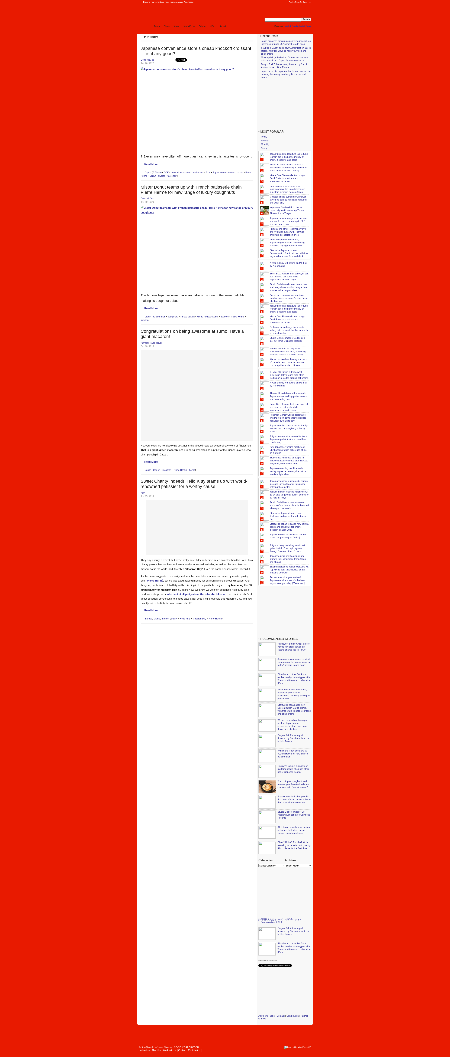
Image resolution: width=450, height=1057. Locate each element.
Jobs (308, 26)
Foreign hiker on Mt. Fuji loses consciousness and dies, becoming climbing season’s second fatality (288, 351)
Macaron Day (199, 618)
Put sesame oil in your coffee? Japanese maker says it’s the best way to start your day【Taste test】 (288, 580)
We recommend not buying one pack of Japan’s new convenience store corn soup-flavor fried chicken (288, 362)
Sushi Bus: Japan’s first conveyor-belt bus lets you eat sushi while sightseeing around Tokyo (289, 276)
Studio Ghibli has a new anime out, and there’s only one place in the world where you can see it (289, 505)
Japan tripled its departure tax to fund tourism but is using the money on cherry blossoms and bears (286, 74)
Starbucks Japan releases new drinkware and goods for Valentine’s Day (288, 516)
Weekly (265, 140)
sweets (161, 176)
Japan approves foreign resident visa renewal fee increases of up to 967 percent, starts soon (286, 42)
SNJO (153, 176)
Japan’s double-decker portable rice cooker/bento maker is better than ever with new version (294, 799)
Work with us (169, 1050)
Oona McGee (147, 59)
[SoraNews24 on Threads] (276, 2)
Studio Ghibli (298, 26)
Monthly (265, 144)
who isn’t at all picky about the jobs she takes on (196, 594)
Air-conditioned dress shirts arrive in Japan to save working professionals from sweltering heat (288, 396)
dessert (156, 470)
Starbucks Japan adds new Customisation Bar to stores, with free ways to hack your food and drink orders (286, 51)
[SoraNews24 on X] (279, 2)
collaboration (159, 316)
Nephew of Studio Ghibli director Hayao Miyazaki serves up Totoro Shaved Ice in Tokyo (287, 210)
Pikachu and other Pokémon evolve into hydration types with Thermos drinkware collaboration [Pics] (288, 232)
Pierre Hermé (237, 316)
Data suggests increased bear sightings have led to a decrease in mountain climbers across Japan (287, 189)
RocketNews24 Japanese (300, 2)
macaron (166, 470)
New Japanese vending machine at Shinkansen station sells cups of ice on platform (288, 450)
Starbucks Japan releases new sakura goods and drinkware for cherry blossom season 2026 (289, 527)
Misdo (200, 316)
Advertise (145, 1050)
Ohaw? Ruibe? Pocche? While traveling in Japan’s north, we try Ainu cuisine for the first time (294, 845)
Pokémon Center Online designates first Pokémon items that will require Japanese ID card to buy (288, 417)
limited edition (188, 316)
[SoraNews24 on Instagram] (272, 2)
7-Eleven (157, 172)
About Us (263, 1016)
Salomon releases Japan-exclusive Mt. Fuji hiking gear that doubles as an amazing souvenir (289, 569)
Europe (148, 618)
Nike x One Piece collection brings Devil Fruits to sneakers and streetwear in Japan (287, 178)
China (167, 26)
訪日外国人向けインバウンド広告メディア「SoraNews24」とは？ (280, 921)
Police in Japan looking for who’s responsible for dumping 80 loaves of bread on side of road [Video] (288, 167)
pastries (225, 316)
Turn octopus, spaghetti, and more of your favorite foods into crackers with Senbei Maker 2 (293, 784)
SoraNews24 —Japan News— (176, 13)
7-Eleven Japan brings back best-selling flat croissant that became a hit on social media (289, 330)
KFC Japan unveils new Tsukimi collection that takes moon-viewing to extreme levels (294, 830)
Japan (157, 26)
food (208, 172)
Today (264, 136)
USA (212, 26)
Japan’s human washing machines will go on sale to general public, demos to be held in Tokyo (289, 494)
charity (174, 618)
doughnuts (173, 316)
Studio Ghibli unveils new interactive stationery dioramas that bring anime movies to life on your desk (288, 287)
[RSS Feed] (286, 2)
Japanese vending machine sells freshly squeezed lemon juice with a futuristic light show (288, 471)
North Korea (189, 26)
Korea (176, 26)
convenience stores (181, 172)
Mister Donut (211, 316)
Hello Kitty (185, 618)
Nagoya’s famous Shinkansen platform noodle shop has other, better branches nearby (294, 769)
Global (157, 618)
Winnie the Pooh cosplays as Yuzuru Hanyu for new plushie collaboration (293, 753)
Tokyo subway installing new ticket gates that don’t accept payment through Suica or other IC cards (287, 548)
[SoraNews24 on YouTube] (282, 2)
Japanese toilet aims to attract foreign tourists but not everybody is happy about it (289, 428)
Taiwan (202, 26)
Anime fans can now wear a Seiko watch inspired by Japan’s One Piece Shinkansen (288, 298)
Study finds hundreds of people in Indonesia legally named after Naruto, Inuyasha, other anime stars (289, 460)
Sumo (192, 470)
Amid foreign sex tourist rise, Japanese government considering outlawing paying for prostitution (287, 242)
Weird (288, 26)
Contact (281, 1016)
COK (166, 172)
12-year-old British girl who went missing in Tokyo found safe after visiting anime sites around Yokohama (289, 375)
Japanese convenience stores (228, 172)
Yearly (264, 148)
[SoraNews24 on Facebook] (269, 2)
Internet (222, 26)
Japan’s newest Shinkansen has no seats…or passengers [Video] (288, 536)
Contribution (293, 1016)
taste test (172, 176)
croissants (198, 172)
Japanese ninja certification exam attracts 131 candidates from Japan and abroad (288, 559)
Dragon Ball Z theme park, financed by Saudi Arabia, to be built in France (284, 66)
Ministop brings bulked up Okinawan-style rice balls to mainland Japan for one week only (284, 59)
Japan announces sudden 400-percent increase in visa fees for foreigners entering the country (289, 484)
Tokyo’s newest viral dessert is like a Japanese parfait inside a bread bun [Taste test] (288, 439)
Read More (151, 164)
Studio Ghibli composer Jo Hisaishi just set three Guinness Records (287, 339)
